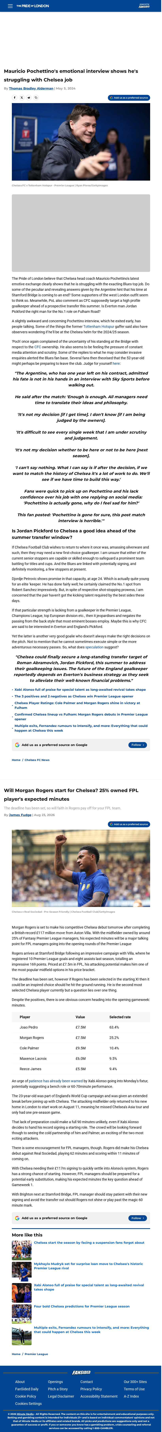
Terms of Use (134, 1389)
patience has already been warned (56, 1081)
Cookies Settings (28, 1404)
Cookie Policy (25, 1396)
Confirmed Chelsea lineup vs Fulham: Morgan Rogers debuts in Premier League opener (81, 717)
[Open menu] (10, 6)
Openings (55, 1382)
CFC (37, 347)
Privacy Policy (91, 1389)
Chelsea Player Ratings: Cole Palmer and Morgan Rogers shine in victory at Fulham (77, 705)
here (116, 363)
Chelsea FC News (37, 760)
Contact (86, 1382)
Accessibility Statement (99, 1396)
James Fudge (20, 815)
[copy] (36, 97)
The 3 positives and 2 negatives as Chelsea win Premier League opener (74, 696)
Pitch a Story (58, 1389)
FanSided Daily (27, 1389)
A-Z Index (131, 1396)
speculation (94, 647)
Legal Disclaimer (61, 1396)
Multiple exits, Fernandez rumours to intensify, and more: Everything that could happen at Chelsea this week (81, 728)
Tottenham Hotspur (98, 326)
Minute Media (25, 1414)
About (20, 1382)
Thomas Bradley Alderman (31, 88)
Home (16, 760)
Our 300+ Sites (135, 1382)
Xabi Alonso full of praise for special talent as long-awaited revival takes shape (80, 690)
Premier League (36, 1354)
